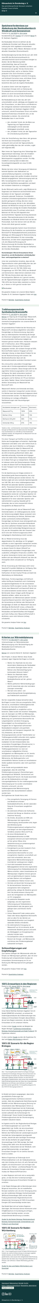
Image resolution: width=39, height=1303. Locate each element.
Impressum (5, 1283)
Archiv (26, 1283)
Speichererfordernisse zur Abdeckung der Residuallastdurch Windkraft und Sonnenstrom (19, 28)
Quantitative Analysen (22, 300)
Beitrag (4, 317)
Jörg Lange (23, 33)
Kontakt (21, 1283)
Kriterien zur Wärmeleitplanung (17, 637)
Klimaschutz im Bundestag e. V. (15, 3)
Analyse (18, 36)
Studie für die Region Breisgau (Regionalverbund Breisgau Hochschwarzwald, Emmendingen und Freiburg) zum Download (18, 1221)
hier (35, 294)
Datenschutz (14, 1283)
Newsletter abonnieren (29, 1285)
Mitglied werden (7, 1288)
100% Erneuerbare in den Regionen (19, 984)
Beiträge (11, 300)
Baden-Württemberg (15, 1039)
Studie (14, 1026)
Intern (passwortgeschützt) (11, 1285)
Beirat (32, 36)
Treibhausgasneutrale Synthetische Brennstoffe (14, 310)
